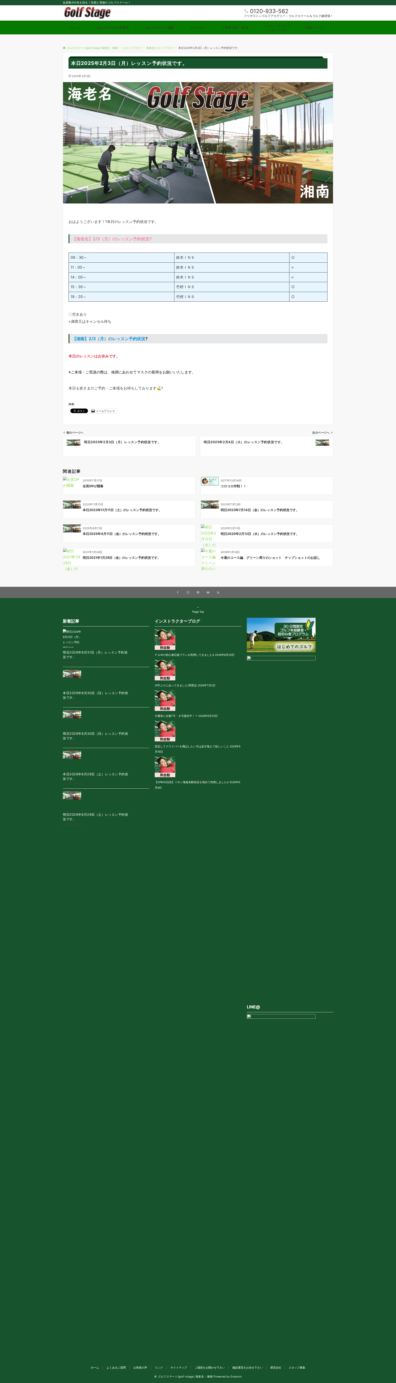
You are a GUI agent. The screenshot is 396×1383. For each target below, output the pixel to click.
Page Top (198, 611)
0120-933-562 (269, 11)
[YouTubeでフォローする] (208, 592)
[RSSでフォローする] (218, 592)
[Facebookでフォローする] (177, 592)
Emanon (236, 1376)
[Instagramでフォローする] (188, 592)
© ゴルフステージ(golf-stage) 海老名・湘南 (183, 1376)
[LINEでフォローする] (198, 592)
